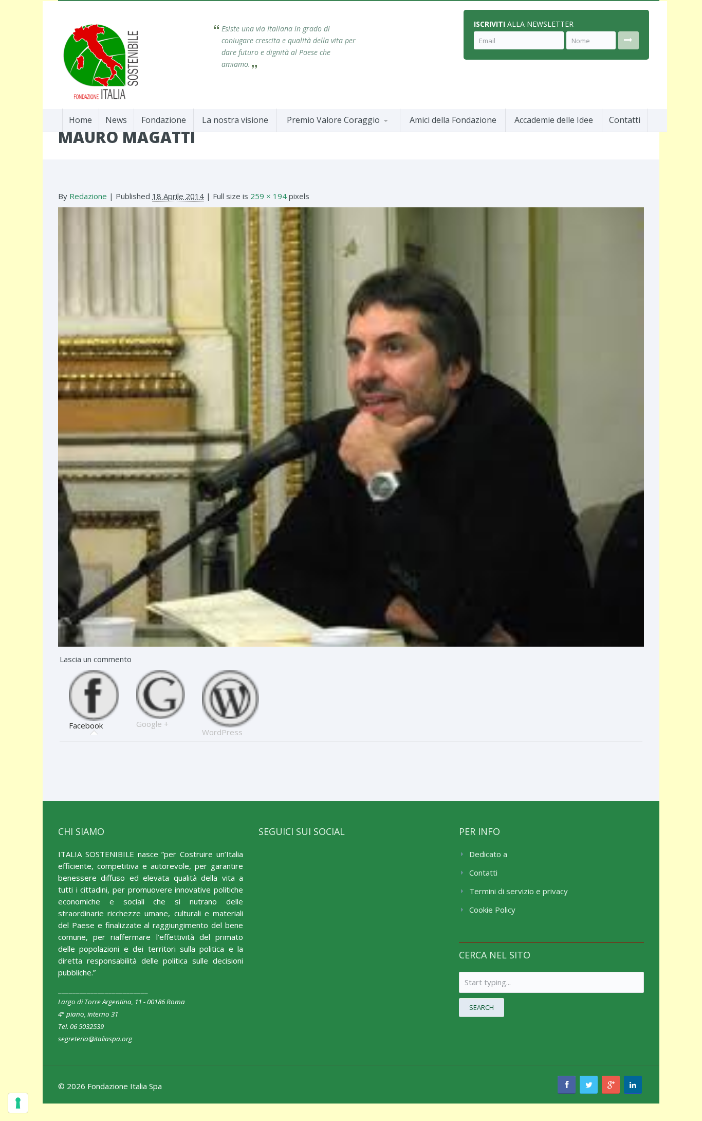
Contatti (624, 120)
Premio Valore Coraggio (333, 120)
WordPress (222, 732)
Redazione (88, 196)
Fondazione (163, 120)
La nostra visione (235, 120)
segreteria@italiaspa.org (95, 1038)
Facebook (86, 725)
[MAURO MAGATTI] (351, 426)
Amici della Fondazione (453, 120)
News (116, 120)
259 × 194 (268, 196)
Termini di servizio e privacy (518, 891)
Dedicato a (488, 854)
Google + (152, 724)
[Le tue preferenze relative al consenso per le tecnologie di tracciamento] (18, 1103)
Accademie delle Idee (553, 120)
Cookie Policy (492, 909)
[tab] (94, 701)
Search (481, 1007)
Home (80, 120)
